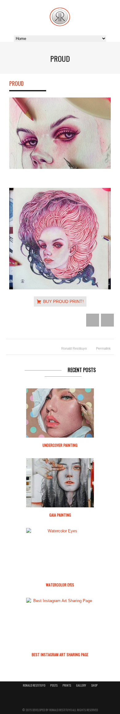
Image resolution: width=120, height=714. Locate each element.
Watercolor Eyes (60, 584)
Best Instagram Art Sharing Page (60, 654)
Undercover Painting (60, 445)
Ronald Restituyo (74, 348)
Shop (94, 685)
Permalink (103, 348)
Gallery (81, 685)
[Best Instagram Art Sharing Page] (60, 601)
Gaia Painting (60, 515)
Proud (16, 83)
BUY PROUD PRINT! (63, 301)
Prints (66, 685)
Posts (54, 685)
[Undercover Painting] (60, 413)
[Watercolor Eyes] (60, 531)
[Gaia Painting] (60, 482)
